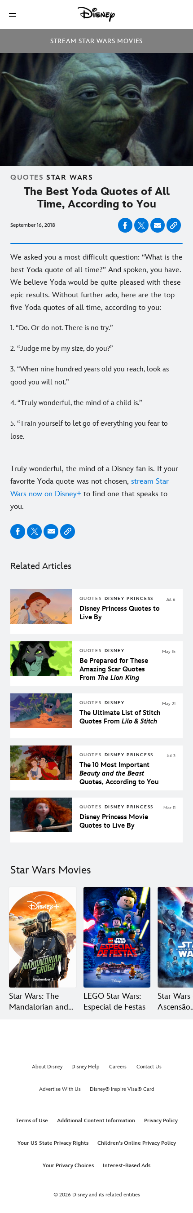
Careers (118, 1066)
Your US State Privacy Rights (53, 1143)
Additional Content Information (96, 1120)
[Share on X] (141, 225)
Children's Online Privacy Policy (136, 1143)
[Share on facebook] (125, 225)
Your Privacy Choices (68, 1165)
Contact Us (149, 1066)
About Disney (47, 1066)
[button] (12, 14)
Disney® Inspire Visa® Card (122, 1089)
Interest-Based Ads (126, 1165)
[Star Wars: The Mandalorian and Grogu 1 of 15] (42, 937)
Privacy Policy (161, 1120)
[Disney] (96, 14)
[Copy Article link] (174, 225)
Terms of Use (32, 1120)
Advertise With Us (60, 1089)
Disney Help (85, 1066)
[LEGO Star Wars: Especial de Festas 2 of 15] (117, 937)
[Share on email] (157, 225)
